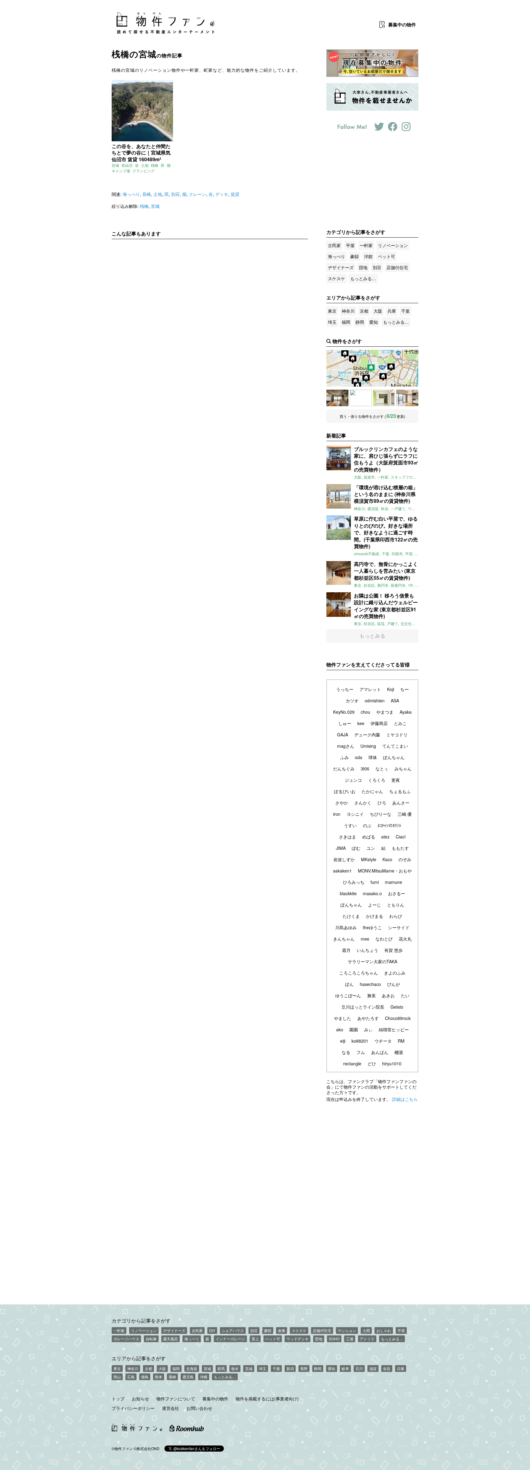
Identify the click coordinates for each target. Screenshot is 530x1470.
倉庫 (281, 1330)
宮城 (115, 165)
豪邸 (354, 256)
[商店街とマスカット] (384, 398)
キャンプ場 (121, 170)
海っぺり (131, 194)
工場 (349, 1338)
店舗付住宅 (397, 267)
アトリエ (367, 1338)
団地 (363, 267)
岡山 (117, 1376)
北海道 (191, 1368)
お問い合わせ (199, 1408)
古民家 (334, 245)
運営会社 (170, 1408)
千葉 (405, 311)
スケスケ (336, 278)
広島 (131, 1376)
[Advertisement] (210, 301)
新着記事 (336, 435)
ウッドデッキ (297, 1338)
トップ (118, 1399)
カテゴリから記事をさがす (141, 1320)
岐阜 (345, 1368)
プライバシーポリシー (133, 1408)
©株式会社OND (146, 1448)
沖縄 (203, 1376)
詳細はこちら (405, 1099)
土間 (366, 1330)
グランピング (143, 170)
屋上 (255, 1338)
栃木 (235, 1368)
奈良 (386, 1368)
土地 (144, 165)
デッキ (221, 194)
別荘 (175, 194)
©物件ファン (122, 1448)
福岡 (346, 322)
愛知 (373, 322)
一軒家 (366, 245)
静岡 (359, 322)
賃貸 (235, 194)
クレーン (197, 194)
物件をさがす (347, 341)
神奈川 (348, 311)
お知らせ (140, 1399)
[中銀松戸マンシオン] (337, 398)
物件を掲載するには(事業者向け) (267, 1399)
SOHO (334, 1338)
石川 (359, 1368)
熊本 (158, 1376)
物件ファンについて (175, 1399)
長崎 (146, 194)
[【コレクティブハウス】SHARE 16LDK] (361, 398)
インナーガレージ (230, 1338)
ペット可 (386, 256)
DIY (212, 1330)
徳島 (144, 1376)
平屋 (350, 245)
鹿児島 (188, 1376)
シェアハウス (233, 1330)
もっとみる (372, 635)
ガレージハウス (126, 1338)
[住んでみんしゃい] (407, 398)
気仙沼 (126, 165)
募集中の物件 (215, 1399)
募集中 (402, 24)
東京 (332, 311)
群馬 (221, 1368)
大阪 (378, 311)
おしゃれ (383, 1330)
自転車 (151, 1338)
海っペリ (191, 1338)
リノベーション (393, 245)
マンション (347, 1330)
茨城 (248, 1368)
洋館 (368, 256)
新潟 (290, 1368)
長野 (304, 1368)
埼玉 (332, 322)
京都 (364, 311)
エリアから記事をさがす (139, 1358)
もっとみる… (363, 278)
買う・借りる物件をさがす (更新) (372, 415)
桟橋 (154, 165)
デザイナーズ (341, 267)
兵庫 (391, 311)
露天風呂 (170, 1338)
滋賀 (373, 1368)
